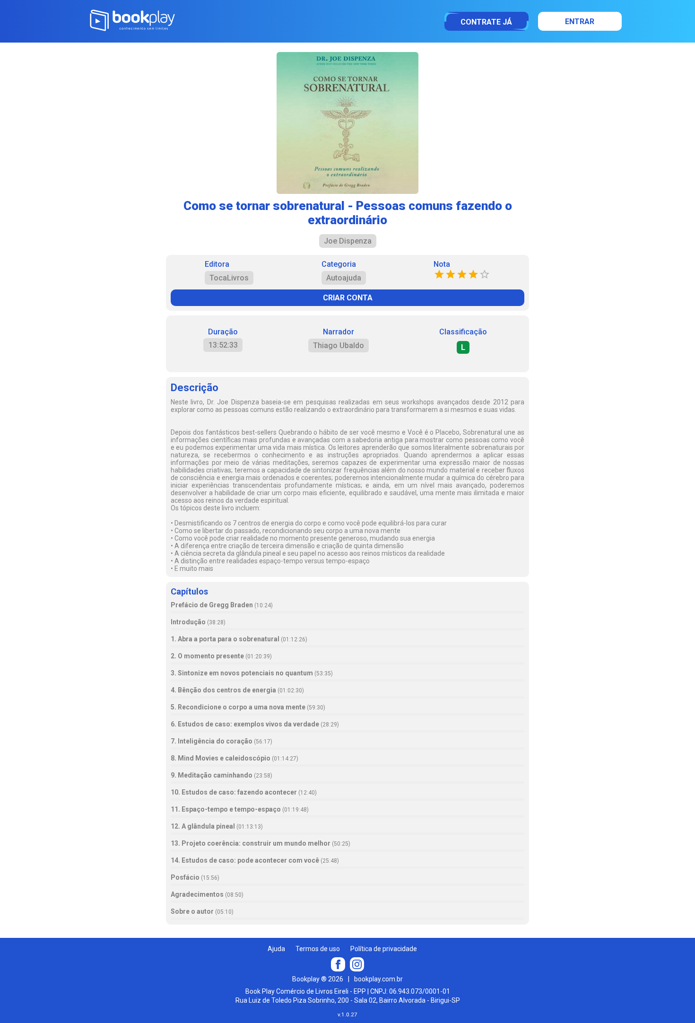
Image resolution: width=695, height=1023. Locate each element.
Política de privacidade (383, 949)
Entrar (579, 21)
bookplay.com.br (378, 979)
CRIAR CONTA (348, 297)
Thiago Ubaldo (338, 345)
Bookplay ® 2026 (317, 979)
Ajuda (276, 949)
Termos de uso (317, 949)
